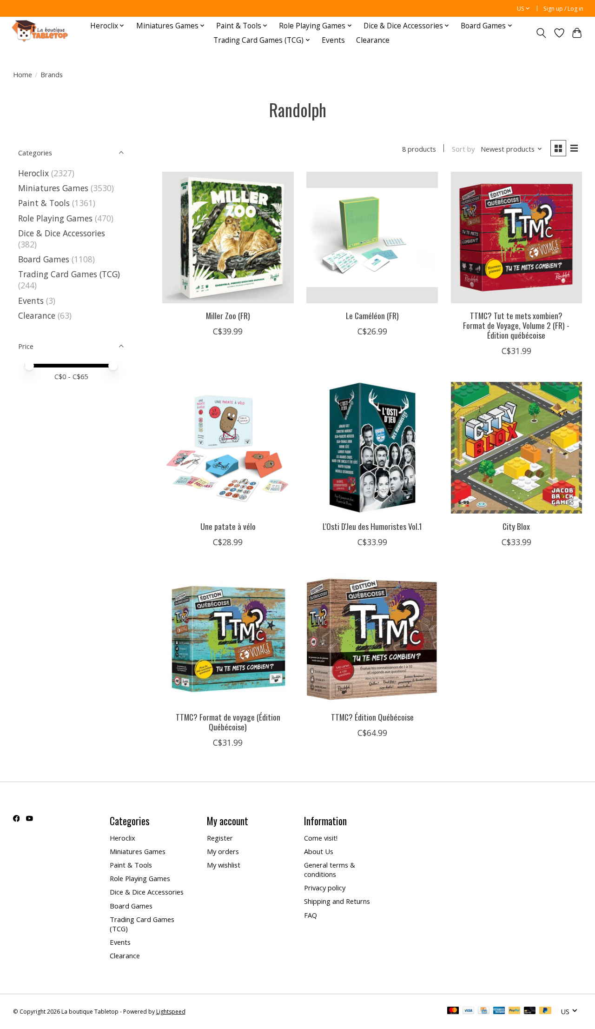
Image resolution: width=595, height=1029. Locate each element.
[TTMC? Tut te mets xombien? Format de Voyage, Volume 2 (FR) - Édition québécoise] (516, 237)
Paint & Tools (44, 202)
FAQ (310, 915)
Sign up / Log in (563, 9)
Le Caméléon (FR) (372, 315)
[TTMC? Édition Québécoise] (372, 639)
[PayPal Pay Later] (545, 1011)
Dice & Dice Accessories (61, 233)
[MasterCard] (453, 1011)
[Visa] (469, 1011)
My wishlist (223, 864)
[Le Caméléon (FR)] (372, 237)
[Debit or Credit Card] (530, 1011)
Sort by (463, 149)
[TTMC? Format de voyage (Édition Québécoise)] (228, 639)
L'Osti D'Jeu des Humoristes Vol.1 (372, 526)
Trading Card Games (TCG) (69, 274)
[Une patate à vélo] (228, 448)
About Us (318, 851)
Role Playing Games (55, 218)
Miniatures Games (53, 188)
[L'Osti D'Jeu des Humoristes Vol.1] (372, 448)
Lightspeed (170, 1012)
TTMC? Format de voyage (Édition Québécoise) (228, 722)
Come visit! (320, 837)
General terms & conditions (329, 869)
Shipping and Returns (337, 901)
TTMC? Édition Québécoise (372, 717)
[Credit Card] (483, 1011)
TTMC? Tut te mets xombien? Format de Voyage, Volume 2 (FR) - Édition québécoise (516, 325)
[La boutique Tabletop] (42, 33)
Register (220, 837)
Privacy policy (324, 887)
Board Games (43, 259)
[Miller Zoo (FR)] (228, 237)
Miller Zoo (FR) (228, 315)
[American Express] (499, 1011)
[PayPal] (515, 1011)
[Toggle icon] (541, 33)
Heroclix (33, 173)
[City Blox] (516, 448)
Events (333, 40)
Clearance (373, 40)
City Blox (516, 526)
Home (22, 74)
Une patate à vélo (228, 526)
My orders (223, 851)
